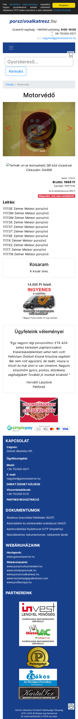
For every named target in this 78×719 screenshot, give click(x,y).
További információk (62, 10)
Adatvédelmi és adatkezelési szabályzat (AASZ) (36, 523)
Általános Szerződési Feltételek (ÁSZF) (30, 517)
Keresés (16, 71)
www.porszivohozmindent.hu (24, 566)
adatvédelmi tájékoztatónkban (23, 4)
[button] (8, 129)
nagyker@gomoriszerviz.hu (59, 38)
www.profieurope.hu (19, 582)
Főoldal (10, 84)
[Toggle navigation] (11, 48)
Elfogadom (64, 5)
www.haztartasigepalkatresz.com (27, 578)
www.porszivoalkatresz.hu (23, 574)
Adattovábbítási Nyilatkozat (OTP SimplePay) (35, 529)
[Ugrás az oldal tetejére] (71, 706)
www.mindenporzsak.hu (21, 570)
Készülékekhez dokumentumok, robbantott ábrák (37, 534)
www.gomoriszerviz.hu (21, 556)
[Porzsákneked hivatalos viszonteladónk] (38, 657)
